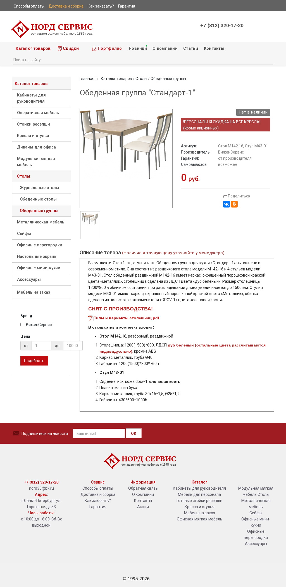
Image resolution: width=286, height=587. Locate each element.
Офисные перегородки (39, 245)
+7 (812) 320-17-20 (222, 25)
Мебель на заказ (33, 292)
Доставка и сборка (97, 494)
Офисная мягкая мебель (199, 519)
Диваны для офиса (36, 147)
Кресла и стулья (33, 135)
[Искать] (268, 59)
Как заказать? (98, 500)
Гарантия (97, 507)
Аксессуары (29, 279)
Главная (87, 78)
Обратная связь (143, 488)
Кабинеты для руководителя (31, 98)
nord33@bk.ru (41, 488)
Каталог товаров (33, 48)
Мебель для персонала (199, 494)
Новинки (137, 48)
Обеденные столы (38, 199)
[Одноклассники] (234, 204)
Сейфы (24, 233)
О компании (165, 48)
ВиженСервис (39, 324)
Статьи (190, 48)
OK (133, 433)
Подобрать (34, 361)
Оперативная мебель (38, 112)
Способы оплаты (97, 488)
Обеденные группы (39, 210)
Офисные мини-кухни (38, 268)
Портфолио (109, 48)
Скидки (70, 48)
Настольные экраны (37, 256)
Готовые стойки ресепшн (199, 500)
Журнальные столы (39, 187)
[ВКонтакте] (226, 204)
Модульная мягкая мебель (36, 161)
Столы (23, 176)
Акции (143, 507)
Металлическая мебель (40, 222)
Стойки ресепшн (33, 124)
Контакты (214, 48)
